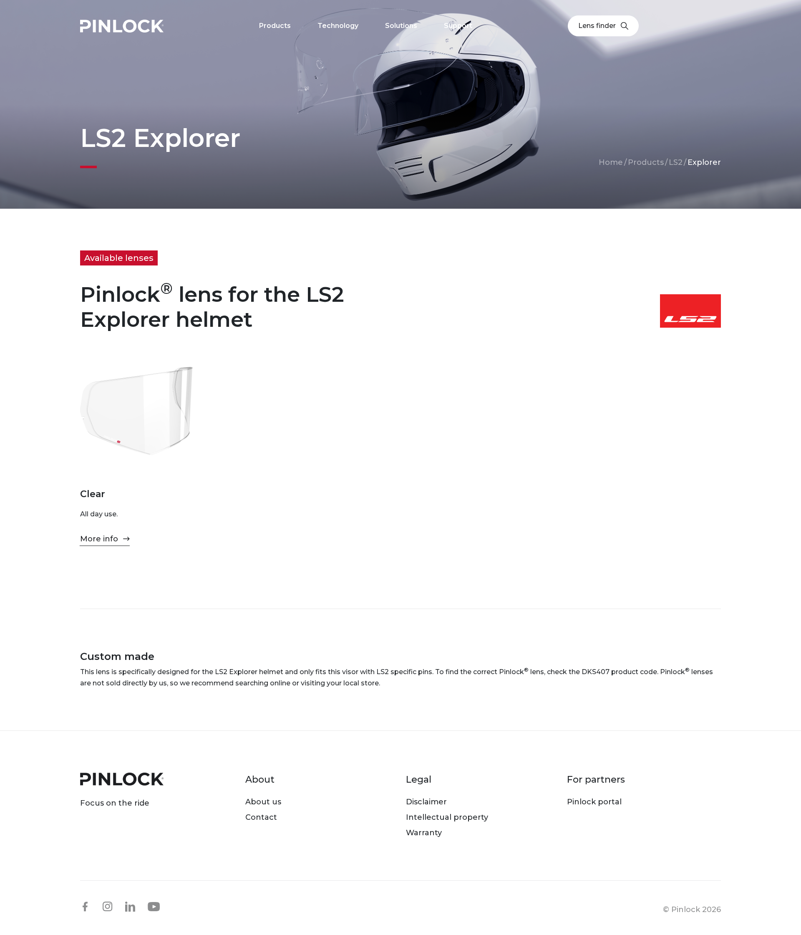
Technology (337, 26)
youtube (154, 907)
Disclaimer (426, 801)
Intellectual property (447, 817)
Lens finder (597, 26)
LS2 (676, 162)
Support (458, 26)
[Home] (122, 26)
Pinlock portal (594, 801)
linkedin (130, 907)
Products (646, 162)
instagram (108, 907)
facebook (85, 907)
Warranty (424, 832)
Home (611, 162)
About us (263, 801)
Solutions (401, 26)
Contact (261, 817)
